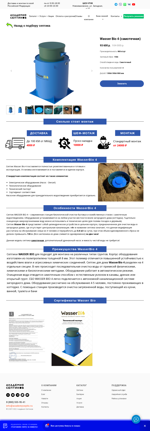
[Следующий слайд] (92, 71)
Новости (44, 399)
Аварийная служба (119, 394)
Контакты (115, 16)
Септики (79, 390)
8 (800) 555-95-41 (15, 402)
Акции (51, 16)
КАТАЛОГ (81, 385)
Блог (43, 394)
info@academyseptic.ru (19, 405)
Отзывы (78, 16)
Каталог (33, 16)
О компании (88, 18)
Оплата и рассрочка (65, 16)
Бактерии (80, 394)
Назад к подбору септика (32, 25)
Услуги (42, 16)
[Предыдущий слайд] (11, 71)
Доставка (80, 407)
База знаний (102, 16)
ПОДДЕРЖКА (119, 385)
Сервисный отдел (118, 390)
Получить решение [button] (134, 16)
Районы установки (119, 399)
